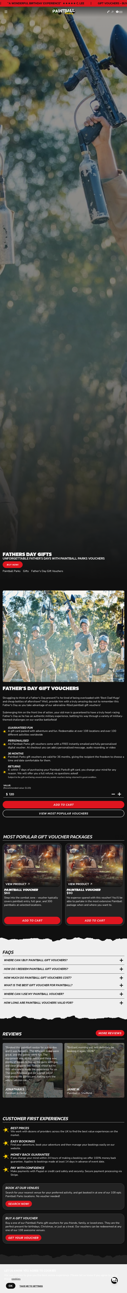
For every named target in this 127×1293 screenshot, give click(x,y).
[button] (117, 837)
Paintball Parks (12, 571)
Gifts (26, 571)
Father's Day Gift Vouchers (47, 571)
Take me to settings (31, 1286)
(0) (121, 12)
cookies (16, 1279)
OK (11, 1286)
